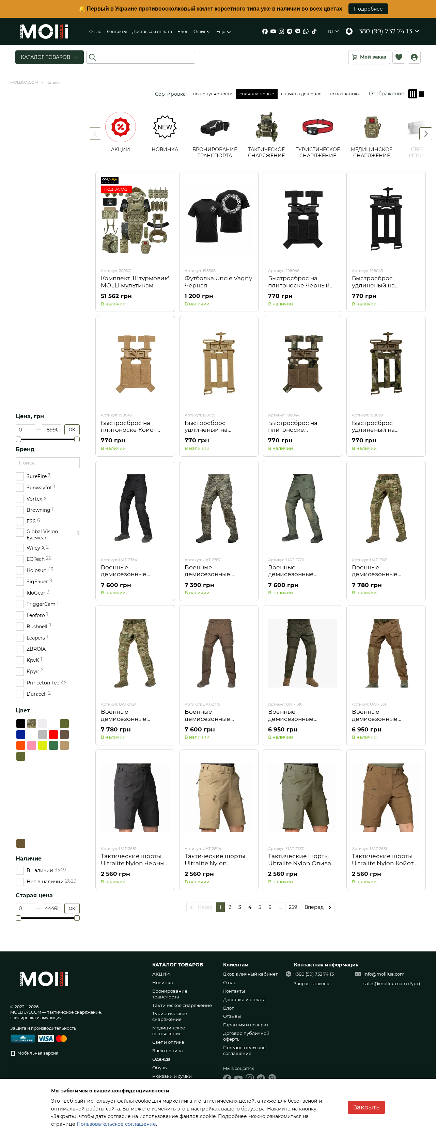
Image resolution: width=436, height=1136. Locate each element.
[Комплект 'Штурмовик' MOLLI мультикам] (135, 219)
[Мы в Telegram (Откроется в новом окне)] (289, 31)
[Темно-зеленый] (53, 745)
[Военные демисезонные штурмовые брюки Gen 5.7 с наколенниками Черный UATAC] (135, 508)
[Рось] (64, 822)
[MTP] (42, 832)
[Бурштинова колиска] (64, 832)
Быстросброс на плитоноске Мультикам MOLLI (295, 430)
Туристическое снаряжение (169, 1016)
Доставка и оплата (152, 31)
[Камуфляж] (32, 756)
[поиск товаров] (92, 57)
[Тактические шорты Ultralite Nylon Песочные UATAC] (219, 797)
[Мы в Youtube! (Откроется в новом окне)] (273, 31)
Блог (182, 31)
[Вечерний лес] (21, 778)
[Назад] (95, 133)
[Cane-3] (32, 832)
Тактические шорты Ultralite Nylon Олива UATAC (299, 863)
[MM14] (42, 778)
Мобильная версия (37, 1053)
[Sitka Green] (53, 832)
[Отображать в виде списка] (421, 93)
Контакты (117, 31)
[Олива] (21, 756)
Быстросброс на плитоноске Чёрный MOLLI (299, 285)
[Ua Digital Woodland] (53, 778)
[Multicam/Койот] (32, 811)
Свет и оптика (168, 1042)
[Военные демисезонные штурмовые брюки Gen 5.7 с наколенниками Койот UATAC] (219, 653)
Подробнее (368, 9)
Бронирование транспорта (169, 993)
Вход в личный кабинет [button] (250, 974)
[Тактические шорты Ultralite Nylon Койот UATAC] (386, 797)
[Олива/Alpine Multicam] (53, 756)
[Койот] (64, 745)
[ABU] (64, 789)
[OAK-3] (42, 789)
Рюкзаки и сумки (172, 1076)
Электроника (167, 1050)
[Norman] (64, 800)
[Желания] (398, 57)
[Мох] (64, 811)
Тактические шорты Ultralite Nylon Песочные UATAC (215, 863)
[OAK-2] (32, 800)
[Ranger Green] (32, 843)
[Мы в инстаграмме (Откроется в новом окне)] (281, 31)
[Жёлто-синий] (32, 734)
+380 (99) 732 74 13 (383, 31)
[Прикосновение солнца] (42, 767)
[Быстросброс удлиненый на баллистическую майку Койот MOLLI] (219, 364)
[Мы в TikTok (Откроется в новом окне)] (314, 31)
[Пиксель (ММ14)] (32, 724)
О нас (95, 31)
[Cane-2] (32, 789)
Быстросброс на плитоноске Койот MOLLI (128, 430)
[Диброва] (53, 811)
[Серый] (42, 734)
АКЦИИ (161, 974)
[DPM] (32, 778)
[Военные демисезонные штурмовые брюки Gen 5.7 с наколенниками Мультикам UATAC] (386, 508)
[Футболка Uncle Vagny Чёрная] (219, 219)
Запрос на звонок (313, 983)
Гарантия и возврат (245, 1024)
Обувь (159, 1067)
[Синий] (21, 734)
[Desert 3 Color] (42, 800)
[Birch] (53, 789)
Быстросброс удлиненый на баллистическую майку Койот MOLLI (213, 433)
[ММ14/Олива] (42, 811)
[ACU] (21, 789)
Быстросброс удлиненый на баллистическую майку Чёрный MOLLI (384, 288)
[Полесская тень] (21, 822)
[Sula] (53, 822)
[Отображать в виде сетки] (412, 93)
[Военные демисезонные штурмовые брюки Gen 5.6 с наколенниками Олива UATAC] (302, 653)
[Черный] (21, 724)
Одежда (161, 1059)
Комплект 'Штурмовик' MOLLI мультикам (135, 281)
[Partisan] (64, 778)
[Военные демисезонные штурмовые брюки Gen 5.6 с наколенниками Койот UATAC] (386, 653)
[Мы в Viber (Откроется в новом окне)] (297, 31)
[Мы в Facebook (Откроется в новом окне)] (265, 31)
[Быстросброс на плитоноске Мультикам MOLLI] (302, 364)
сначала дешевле (301, 93)
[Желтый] (42, 745)
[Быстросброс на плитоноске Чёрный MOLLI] (302, 219)
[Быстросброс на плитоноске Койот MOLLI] (135, 364)
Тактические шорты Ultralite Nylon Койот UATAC (383, 863)
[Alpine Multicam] (42, 822)
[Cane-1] (21, 800)
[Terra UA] (21, 767)
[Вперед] (425, 133)
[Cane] (53, 800)
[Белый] (42, 724)
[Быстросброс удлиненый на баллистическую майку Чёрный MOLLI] (386, 219)
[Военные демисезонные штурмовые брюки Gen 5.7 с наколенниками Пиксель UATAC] (219, 508)
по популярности (213, 93)
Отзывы (201, 31)
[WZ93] (42, 843)
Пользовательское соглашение (244, 1050)
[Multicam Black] (42, 756)
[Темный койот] (21, 843)
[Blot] (32, 822)
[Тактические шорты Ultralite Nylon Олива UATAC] (302, 797)
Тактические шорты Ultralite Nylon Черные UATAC (134, 863)
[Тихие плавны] (64, 767)
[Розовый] (32, 745)
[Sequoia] (53, 767)
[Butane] (21, 832)
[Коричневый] (64, 734)
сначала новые (256, 93)
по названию (343, 93)
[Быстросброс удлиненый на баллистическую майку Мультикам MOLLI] (386, 364)
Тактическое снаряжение (182, 1005)
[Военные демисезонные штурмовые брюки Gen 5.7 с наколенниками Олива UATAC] (302, 508)
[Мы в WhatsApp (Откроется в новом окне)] (306, 31)
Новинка (162, 982)
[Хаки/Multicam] (21, 811)
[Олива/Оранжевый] (64, 756)
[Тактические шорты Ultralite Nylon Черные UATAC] (135, 797)
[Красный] (53, 734)
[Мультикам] (53, 724)
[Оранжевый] (21, 745)
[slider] (18, 439)
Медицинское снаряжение (168, 1030)
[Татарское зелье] (32, 767)
